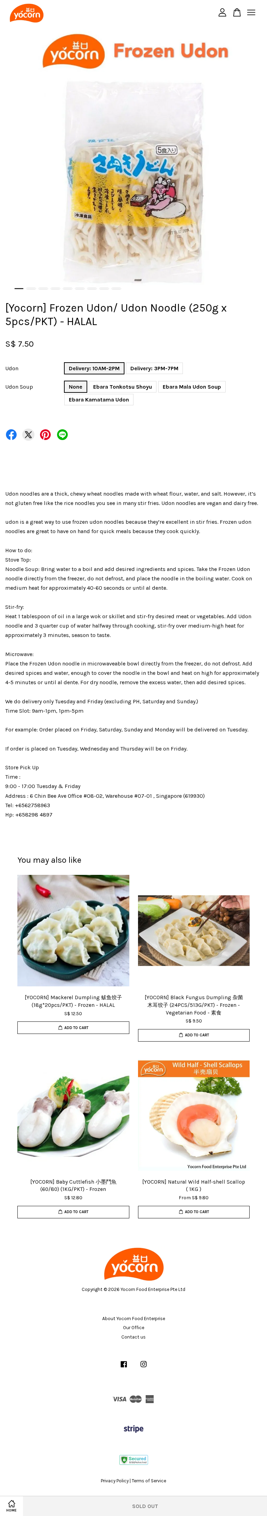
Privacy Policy (115, 1480)
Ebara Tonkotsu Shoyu (122, 386)
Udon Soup (19, 386)
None (75, 386)
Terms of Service (149, 1480)
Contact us (133, 1337)
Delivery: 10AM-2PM (94, 368)
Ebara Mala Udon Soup (192, 386)
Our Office (133, 1327)
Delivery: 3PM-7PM (154, 368)
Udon (11, 368)
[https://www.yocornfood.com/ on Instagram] (143, 1367)
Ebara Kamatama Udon (99, 399)
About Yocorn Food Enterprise (133, 1318)
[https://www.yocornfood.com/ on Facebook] (124, 1367)
